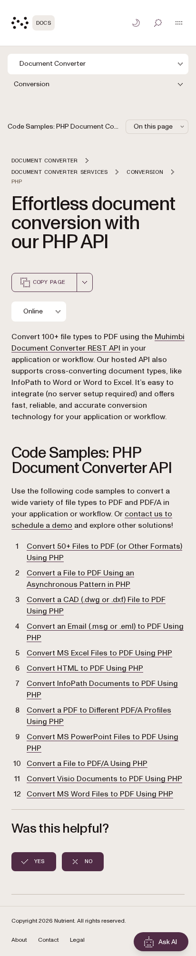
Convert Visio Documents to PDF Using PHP (104, 779)
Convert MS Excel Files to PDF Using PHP (99, 653)
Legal (77, 940)
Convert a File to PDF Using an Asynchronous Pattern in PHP (80, 579)
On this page (153, 126)
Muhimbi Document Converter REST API (98, 342)
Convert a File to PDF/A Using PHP (87, 763)
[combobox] (85, 282)
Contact (48, 940)
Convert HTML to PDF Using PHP (85, 668)
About (19, 940)
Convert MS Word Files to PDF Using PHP (100, 794)
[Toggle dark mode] (136, 22)
